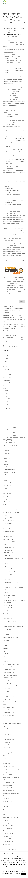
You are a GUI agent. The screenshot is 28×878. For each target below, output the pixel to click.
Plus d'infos (14, 876)
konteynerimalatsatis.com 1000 (11, 664)
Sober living (6, 798)
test (4, 815)
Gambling (5, 613)
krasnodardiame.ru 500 (9, 669)
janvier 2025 (6, 399)
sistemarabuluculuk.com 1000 (11, 793)
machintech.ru (7, 683)
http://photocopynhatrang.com (11, 34)
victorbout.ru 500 (7, 836)
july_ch (5, 645)
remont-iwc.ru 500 (8, 764)
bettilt (4, 526)
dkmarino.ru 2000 (7, 574)
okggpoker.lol (6, 721)
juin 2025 (5, 391)
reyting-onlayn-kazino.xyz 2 (10, 772)
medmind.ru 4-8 (7, 691)
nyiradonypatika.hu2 (8, 715)
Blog (4, 534)
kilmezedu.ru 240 (7, 661)
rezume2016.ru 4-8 (8, 774)
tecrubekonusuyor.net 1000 (10, 812)
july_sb (5, 651)
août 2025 (5, 385)
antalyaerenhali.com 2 (9, 472)
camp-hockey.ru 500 (8, 539)
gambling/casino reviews (9, 621)
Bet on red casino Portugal (10, 520)
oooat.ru (5, 726)
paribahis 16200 (7, 734)
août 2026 (5, 353)
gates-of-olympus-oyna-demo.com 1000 (13, 626)
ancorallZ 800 (6, 467)
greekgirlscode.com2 (8, 632)
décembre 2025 (7, 375)
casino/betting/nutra (8, 547)
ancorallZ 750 (6, 464)
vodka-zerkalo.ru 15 (8, 841)
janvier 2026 (6, 372)
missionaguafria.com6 (9, 694)
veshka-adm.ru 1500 (8, 833)
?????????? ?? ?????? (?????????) (11, 427)
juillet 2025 (6, 388)
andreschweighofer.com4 (9, 469)
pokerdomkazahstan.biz (9, 745)
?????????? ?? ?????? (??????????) (11, 432)
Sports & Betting (7, 801)
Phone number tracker (9, 739)
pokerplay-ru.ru (7, 747)
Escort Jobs (6, 592)
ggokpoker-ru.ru (7, 629)
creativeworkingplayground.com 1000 (13, 558)
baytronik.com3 (7, 507)
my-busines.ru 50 (7, 699)
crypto (4, 561)
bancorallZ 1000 (7, 502)
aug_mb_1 (5, 488)
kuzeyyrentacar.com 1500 (10, 675)
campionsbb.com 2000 (9, 542)
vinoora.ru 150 (7, 839)
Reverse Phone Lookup (9, 766)
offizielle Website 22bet (9, 718)
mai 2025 (5, 393)
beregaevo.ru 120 (7, 518)
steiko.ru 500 (6, 804)
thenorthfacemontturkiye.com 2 (11, 817)
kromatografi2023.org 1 (9, 672)
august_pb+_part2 (7, 485)
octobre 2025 (6, 380)
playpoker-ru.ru (7, 742)
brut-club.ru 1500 (7, 536)
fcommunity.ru (7, 598)
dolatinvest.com (7, 577)
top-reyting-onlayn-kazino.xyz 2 (11, 823)
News (4, 704)
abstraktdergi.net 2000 (9, 442)
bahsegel (5, 499)
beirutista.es (6, 515)
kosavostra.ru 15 (7, 667)
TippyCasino (6, 820)
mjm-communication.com (10, 696)
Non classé (6, 710)
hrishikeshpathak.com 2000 (10, 637)
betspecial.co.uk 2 (8, 523)
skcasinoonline (7, 796)
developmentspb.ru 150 (9, 571)
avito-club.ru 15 (7, 493)
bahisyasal (5, 496)
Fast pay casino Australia (9, 595)
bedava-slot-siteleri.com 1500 (11, 512)
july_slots (5, 653)
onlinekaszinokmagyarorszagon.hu (12, 723)
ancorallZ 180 (6, 456)
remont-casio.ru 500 (8, 761)
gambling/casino (7, 618)
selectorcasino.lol (7, 785)
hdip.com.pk (6, 635)
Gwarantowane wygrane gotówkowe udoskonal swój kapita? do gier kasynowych (13, 310)
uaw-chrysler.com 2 (8, 828)
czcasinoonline (7, 563)
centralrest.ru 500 (8, 553)
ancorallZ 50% (6, 461)
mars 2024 (6, 404)
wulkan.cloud (6, 844)
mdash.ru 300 (6, 688)
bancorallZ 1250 (7, 504)
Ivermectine (6, 643)
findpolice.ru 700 (7, 605)
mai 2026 (5, 361)
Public (4, 755)
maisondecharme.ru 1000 (10, 686)
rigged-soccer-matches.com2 (11, 777)
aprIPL (4, 475)
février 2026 (6, 369)
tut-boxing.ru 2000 (8, 825)
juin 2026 (5, 358)
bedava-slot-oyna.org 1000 (10, 510)
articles (5, 480)
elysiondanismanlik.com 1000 (11, 582)
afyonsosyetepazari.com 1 (10, 445)
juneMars (5, 656)
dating (4, 566)
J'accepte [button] (24, 873)
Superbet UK (6, 806)
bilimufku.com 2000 (8, 531)
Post (4, 750)
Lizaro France (6, 680)
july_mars (5, 648)
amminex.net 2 (7, 448)
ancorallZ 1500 (7, 453)
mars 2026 (6, 366)
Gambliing (5, 610)
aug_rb (4, 491)
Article (5, 477)
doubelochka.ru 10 (8, 579)
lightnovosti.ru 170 (8, 678)
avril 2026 (5, 364)
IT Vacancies (6, 640)
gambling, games (7, 616)
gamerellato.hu (7, 624)
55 (3, 422)
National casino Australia (9, 702)
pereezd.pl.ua (6, 737)
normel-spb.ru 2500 (8, 712)
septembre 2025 (7, 383)
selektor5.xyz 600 (7, 788)
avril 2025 (5, 396)
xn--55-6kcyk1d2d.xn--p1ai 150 (11, 849)
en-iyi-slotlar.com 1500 (9, 585)
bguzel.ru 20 (6, 528)
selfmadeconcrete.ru (8, 790)
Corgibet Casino (7, 555)
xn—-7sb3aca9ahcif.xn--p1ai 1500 (12, 847)
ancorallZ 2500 (7, 459)
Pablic (4, 731)
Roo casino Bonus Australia (10, 782)
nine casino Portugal (8, 707)
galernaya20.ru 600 (8, 608)
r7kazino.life (6, 758)
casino (4, 544)
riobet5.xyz (6, 780)
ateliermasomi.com (8, 483)
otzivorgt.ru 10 (7, 729)
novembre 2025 (7, 377)
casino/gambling (7, 550)
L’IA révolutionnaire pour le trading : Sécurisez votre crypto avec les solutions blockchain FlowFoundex (14, 326)
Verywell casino (7, 831)
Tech (4, 809)
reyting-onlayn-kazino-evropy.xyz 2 (12, 769)
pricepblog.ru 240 (7, 753)
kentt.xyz (5, 659)
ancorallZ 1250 (7, 450)
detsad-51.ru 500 (7, 569)
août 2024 (5, 401)
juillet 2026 (6, 356)
